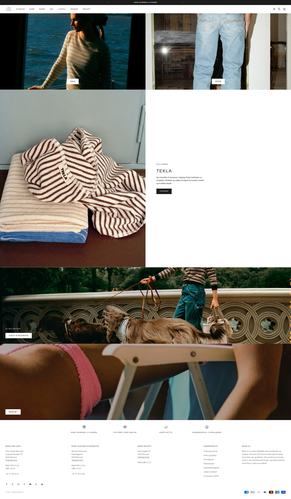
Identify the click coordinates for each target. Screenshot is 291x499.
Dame (31, 9)
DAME (72, 81)
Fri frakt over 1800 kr (125, 432)
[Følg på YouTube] (30, 484)
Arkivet (86, 9)
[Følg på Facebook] (6, 484)
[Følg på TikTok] (36, 484)
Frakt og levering (210, 451)
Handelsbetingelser (212, 468)
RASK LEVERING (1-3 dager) (84, 432)
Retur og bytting (210, 455)
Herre (42, 9)
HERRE (218, 81)
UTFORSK (164, 191)
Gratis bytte (166, 432)
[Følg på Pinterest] (24, 484)
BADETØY (13, 412)
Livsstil (62, 9)
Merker (74, 9)
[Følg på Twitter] (12, 484)
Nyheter (20, 9)
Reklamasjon (209, 464)
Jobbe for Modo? (210, 472)
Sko (52, 9)
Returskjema (209, 459)
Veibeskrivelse (11, 460)
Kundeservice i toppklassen (206, 432)
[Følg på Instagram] (18, 484)
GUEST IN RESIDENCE (19, 335)
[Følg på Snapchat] (42, 484)
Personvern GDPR (211, 476)
